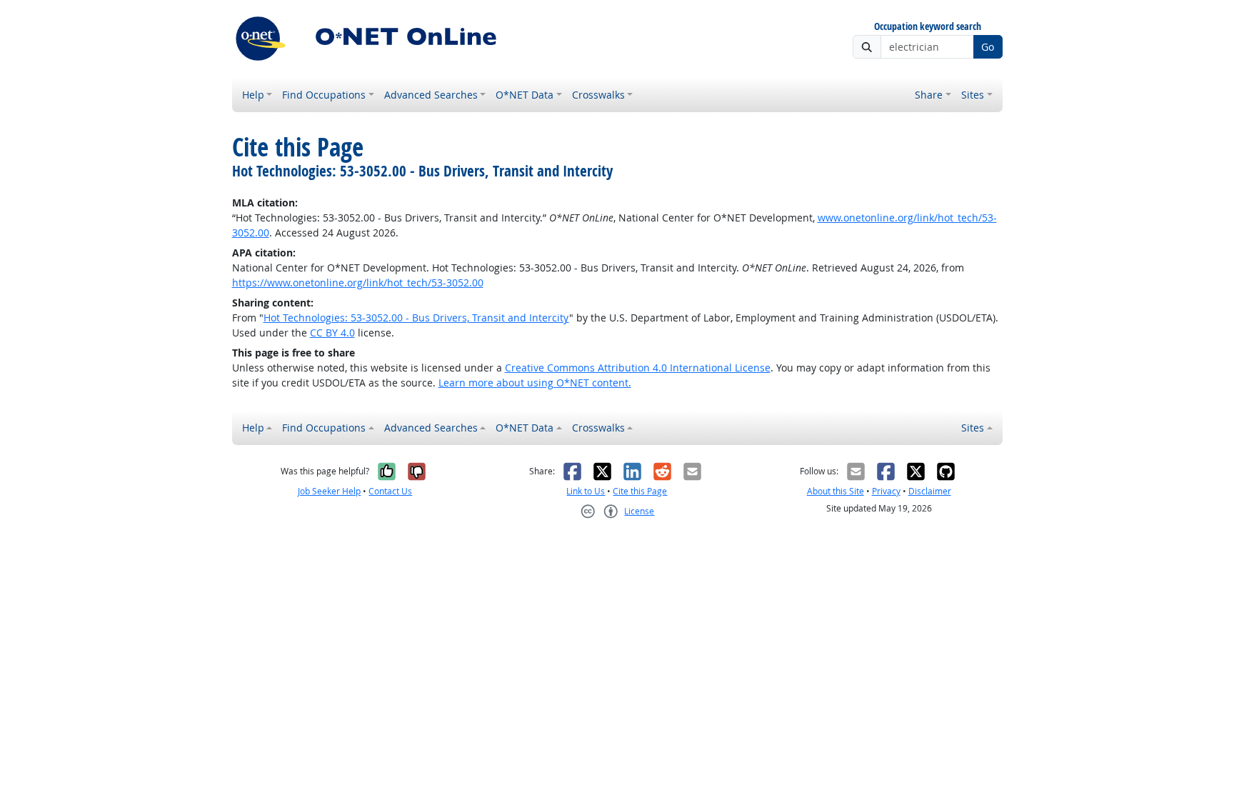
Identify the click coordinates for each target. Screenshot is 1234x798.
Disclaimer (929, 491)
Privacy (886, 491)
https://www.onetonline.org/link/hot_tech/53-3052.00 (357, 282)
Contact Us (390, 491)
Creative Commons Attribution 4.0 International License (638, 367)
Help (253, 94)
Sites (972, 94)
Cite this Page (640, 491)
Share (929, 94)
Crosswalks (598, 94)
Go (987, 47)
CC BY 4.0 (332, 332)
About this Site (835, 491)
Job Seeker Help (329, 491)
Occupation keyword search (927, 27)
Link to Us (585, 491)
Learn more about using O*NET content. (534, 382)
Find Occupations (324, 94)
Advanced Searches (431, 94)
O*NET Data (524, 94)
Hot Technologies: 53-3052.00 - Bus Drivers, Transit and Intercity (416, 317)
